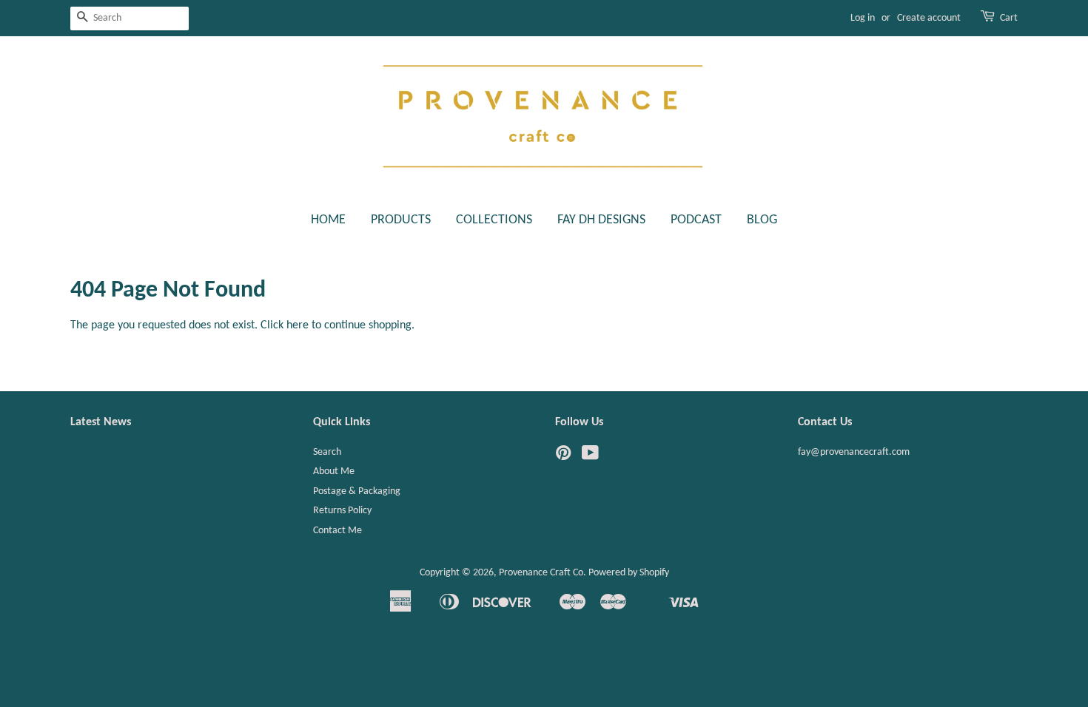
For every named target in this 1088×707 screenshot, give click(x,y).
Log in (862, 18)
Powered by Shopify (628, 573)
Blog (762, 220)
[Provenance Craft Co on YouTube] (590, 456)
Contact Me (337, 530)
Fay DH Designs (601, 220)
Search (327, 452)
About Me (334, 471)
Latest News (100, 422)
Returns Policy (342, 510)
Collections (494, 220)
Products (401, 220)
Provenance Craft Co (541, 573)
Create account (929, 18)
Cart (1009, 18)
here (297, 325)
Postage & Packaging (356, 491)
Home (328, 220)
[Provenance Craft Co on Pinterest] (563, 456)
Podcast (696, 220)
